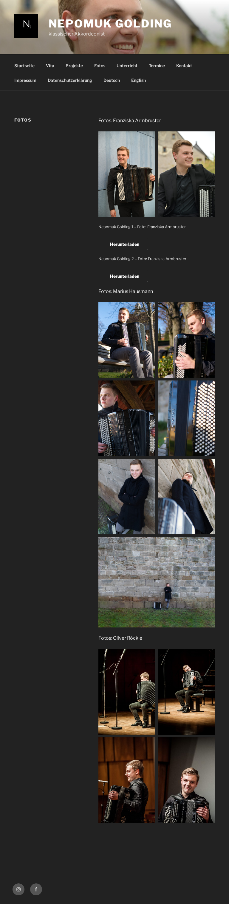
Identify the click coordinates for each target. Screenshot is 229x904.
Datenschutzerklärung (70, 80)
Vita (50, 65)
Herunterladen (124, 244)
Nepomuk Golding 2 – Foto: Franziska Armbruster (142, 259)
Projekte (74, 65)
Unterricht (127, 65)
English (138, 80)
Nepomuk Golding (110, 23)
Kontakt (184, 65)
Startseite (24, 65)
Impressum (25, 80)
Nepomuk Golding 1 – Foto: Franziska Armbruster (142, 227)
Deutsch (111, 80)
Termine (157, 65)
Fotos (99, 65)
